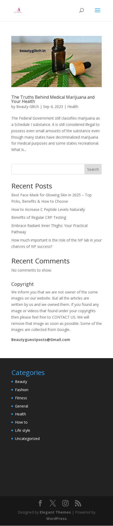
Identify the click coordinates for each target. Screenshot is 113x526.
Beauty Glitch (27, 106)
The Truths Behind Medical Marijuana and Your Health (53, 99)
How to (21, 422)
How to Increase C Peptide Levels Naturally (48, 209)
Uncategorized (27, 438)
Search (93, 169)
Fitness (21, 397)
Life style (22, 430)
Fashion (21, 389)
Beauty (21, 381)
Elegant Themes (55, 512)
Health (72, 106)
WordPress (56, 518)
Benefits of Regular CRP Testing (38, 217)
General (21, 406)
